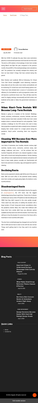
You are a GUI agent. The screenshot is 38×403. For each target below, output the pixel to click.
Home (5, 15)
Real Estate (13, 15)
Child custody (21, 262)
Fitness (19, 279)
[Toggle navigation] (3, 8)
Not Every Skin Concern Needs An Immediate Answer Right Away (25, 299)
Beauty (19, 294)
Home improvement (22, 309)
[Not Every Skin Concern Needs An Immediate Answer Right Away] (8, 299)
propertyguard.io (9, 192)
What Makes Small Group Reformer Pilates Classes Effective (26, 284)
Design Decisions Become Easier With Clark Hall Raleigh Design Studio (26, 314)
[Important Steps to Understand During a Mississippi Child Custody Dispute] (8, 267)
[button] (3, 9)
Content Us (8, 331)
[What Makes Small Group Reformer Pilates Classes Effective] (8, 284)
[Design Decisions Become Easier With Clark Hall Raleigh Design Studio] (8, 314)
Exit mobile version (19, 401)
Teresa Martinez (23, 49)
